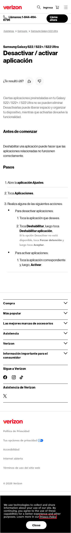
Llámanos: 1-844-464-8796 (20, 18)
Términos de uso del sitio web (21, 467)
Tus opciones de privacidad (20, 440)
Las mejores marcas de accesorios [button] (28, 323)
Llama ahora (54, 18)
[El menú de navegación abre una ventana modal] (66, 7)
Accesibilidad (11, 449)
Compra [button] (9, 303)
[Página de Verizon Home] (12, 7)
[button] (29, 81)
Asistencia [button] (11, 333)
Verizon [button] (9, 343)
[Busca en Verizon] (39, 7)
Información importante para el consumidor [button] (25, 355)
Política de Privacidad (16, 431)
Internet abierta (13, 458)
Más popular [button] (12, 313)
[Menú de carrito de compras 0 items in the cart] (57, 7)
